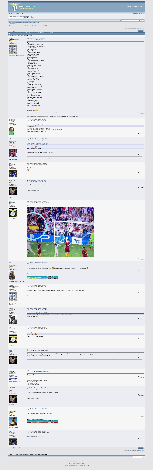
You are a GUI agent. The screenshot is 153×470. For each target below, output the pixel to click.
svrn (10, 201)
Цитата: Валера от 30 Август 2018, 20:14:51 (37, 124)
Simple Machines (82, 461)
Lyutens (11, 308)
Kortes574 (32, 25)
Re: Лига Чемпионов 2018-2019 (37, 180)
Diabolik (11, 370)
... (17, 31)
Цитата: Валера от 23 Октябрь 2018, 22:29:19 (37, 312)
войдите (17, 16)
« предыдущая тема (129, 28)
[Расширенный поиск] (120, 20)
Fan (10, 163)
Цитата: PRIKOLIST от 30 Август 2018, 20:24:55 (37, 143)
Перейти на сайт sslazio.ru (134, 6)
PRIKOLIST (12, 119)
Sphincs (11, 408)
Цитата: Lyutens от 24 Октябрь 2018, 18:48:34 (37, 332)
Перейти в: (130, 456)
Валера (11, 38)
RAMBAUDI (12, 180)
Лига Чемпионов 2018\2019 (37, 38)
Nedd (10, 138)
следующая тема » (140, 28)
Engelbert (27, 25)
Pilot (10, 262)
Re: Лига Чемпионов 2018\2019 (38, 119)
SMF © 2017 (75, 461)
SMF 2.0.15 (69, 461)
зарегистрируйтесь (27, 16)
